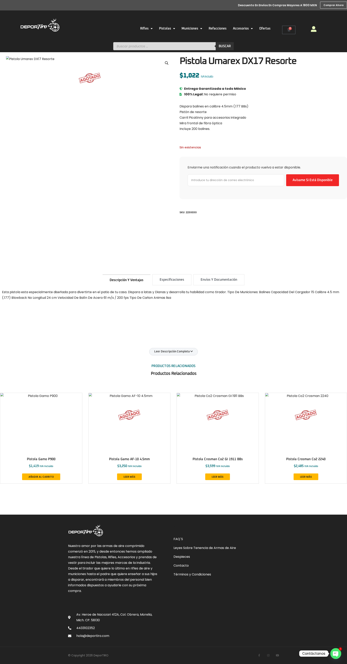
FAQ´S (178, 539)
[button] (166, 63)
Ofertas (264, 28)
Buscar (225, 46)
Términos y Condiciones (192, 574)
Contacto (181, 565)
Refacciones (218, 28)
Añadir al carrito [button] (41, 476)
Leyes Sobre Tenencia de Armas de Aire (205, 548)
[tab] (126, 279)
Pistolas (165, 28)
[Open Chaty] (335, 653)
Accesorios (241, 28)
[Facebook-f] (259, 655)
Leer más (129, 476)
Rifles (144, 28)
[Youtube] (277, 655)
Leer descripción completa (172, 351)
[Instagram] (268, 655)
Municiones (190, 28)
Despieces (182, 556)
